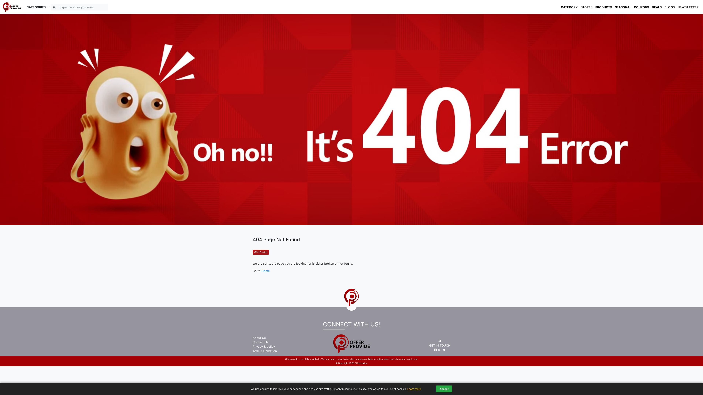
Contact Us (260, 342)
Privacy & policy (264, 346)
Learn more (414, 388)
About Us (259, 338)
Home (265, 271)
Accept (444, 388)
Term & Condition (265, 351)
